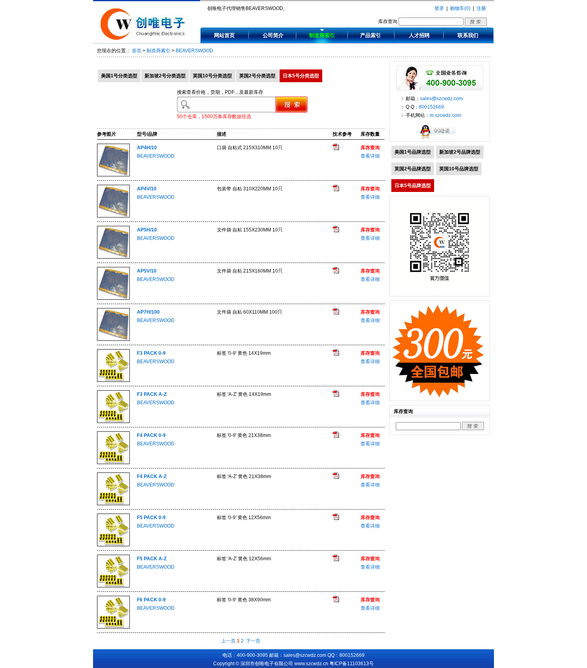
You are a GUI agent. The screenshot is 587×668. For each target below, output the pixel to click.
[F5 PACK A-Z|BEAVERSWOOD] (113, 586)
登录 (439, 8)
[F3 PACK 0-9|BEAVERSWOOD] (113, 380)
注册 (481, 8)
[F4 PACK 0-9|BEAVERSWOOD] (113, 462)
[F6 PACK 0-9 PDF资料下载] (336, 600)
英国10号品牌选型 (458, 169)
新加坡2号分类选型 (165, 76)
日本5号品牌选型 (413, 185)
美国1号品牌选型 (413, 152)
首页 (136, 50)
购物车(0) (460, 8)
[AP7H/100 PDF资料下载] (336, 313)
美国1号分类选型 (119, 76)
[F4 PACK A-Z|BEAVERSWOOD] (113, 503)
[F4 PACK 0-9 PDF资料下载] (336, 436)
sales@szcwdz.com (441, 98)
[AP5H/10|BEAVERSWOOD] (113, 257)
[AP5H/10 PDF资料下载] (336, 230)
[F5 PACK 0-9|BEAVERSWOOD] (113, 544)
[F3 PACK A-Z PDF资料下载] (336, 395)
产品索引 (370, 35)
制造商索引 (322, 35)
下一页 (253, 641)
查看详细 (370, 156)
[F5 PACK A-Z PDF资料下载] (336, 559)
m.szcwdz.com (445, 115)
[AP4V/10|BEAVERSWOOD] (113, 216)
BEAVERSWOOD (194, 50)
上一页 (228, 641)
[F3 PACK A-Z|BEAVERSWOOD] (113, 421)
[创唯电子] (144, 39)
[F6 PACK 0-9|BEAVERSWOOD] (113, 627)
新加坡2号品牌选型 (459, 152)
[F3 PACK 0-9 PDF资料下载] (336, 354)
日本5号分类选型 (301, 76)
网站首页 (224, 35)
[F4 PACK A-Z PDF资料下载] (336, 477)
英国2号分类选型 (257, 76)
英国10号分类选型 (212, 76)
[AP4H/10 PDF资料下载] (336, 148)
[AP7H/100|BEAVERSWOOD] (113, 339)
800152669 (431, 107)
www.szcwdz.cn (311, 663)
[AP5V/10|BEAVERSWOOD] (113, 298)
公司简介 (273, 35)
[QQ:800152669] (439, 139)
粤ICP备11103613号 (351, 663)
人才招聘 (419, 35)
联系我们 (468, 35)
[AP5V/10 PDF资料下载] (336, 272)
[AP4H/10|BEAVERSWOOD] (113, 175)
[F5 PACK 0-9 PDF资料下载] (336, 518)
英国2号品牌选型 (413, 169)
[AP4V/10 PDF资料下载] (336, 189)
